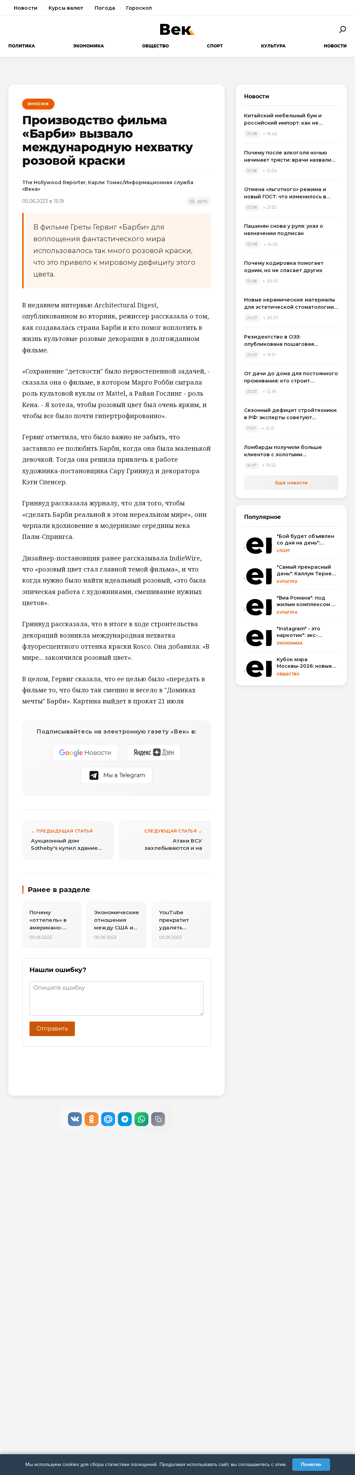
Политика (21, 45)
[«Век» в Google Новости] (85, 752)
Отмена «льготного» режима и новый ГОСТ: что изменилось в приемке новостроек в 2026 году (289, 193)
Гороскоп (139, 8)
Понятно (311, 1464)
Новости (25, 8)
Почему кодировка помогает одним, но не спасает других (283, 266)
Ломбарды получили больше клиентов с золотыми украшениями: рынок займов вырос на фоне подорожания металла (283, 451)
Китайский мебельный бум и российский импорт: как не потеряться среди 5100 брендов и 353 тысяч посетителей (290, 120)
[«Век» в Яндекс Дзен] (154, 752)
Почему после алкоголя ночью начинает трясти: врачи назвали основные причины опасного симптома (287, 157)
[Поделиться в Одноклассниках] (91, 1119)
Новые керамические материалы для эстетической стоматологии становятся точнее (289, 304)
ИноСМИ (38, 103)
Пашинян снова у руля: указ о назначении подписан (283, 229)
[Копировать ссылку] (158, 1119)
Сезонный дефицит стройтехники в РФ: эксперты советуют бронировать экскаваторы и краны (290, 414)
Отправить (52, 1028)
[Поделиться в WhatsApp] (141, 1119)
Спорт (215, 45)
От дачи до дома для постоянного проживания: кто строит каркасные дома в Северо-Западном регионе (291, 377)
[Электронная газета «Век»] (177, 29)
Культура (273, 45)
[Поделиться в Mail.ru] (108, 1119)
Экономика (88, 45)
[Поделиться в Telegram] (125, 1119)
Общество (155, 45)
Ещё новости (291, 482)
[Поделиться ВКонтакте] (75, 1119)
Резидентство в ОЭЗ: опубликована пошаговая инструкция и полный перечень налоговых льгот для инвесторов (289, 341)
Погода (105, 8)
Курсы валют (66, 8)
